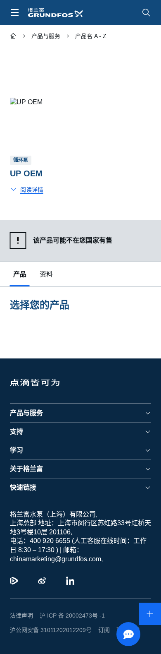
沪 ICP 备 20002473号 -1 (69, 615)
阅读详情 (31, 189)
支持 (16, 431)
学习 (16, 450)
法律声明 (21, 615)
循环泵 (20, 160)
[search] (146, 12)
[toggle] (15, 12)
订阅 (97, 630)
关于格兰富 (26, 468)
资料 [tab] (46, 274)
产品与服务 (26, 413)
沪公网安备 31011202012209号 (47, 630)
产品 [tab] (19, 274)
